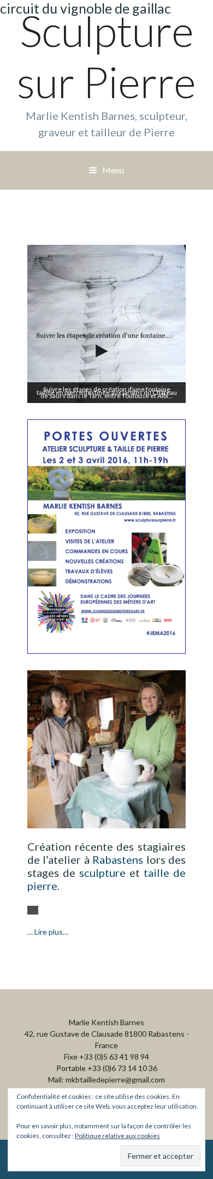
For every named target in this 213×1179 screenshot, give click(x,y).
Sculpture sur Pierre (106, 56)
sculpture (102, 872)
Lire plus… (51, 931)
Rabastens (117, 859)
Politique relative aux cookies (117, 1136)
